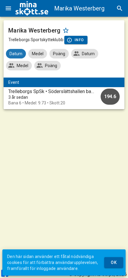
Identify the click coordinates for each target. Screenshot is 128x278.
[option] (64, 97)
